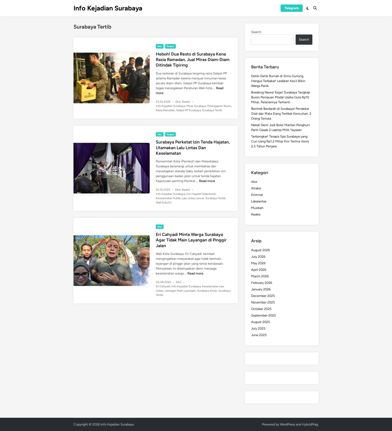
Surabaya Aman (207, 290)
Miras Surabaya (196, 106)
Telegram (292, 8)
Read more (207, 181)
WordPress (287, 424)
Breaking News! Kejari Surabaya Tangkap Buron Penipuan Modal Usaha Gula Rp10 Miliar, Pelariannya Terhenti (280, 97)
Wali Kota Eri (164, 202)
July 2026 (258, 257)
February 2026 (261, 283)
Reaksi (170, 46)
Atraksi (256, 188)
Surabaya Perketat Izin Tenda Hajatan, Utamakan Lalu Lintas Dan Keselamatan (193, 147)
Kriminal (257, 195)
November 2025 (263, 302)
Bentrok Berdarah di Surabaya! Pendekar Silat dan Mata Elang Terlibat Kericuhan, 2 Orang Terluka (281, 113)
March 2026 (260, 276)
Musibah (257, 208)
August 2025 (260, 322)
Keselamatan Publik (168, 198)
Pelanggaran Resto (219, 106)
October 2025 (261, 309)
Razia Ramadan (165, 110)
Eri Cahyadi (163, 286)
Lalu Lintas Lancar (193, 198)
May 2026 (258, 263)
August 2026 (260, 250)
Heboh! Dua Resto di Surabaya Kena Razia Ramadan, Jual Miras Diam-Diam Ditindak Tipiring (192, 59)
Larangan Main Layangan (180, 290)
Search (256, 32)
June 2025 (259, 335)
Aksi (159, 46)
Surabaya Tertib (212, 110)
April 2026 (258, 270)
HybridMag (310, 424)
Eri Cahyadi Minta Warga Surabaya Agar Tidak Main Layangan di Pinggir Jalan (191, 240)
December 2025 (263, 296)
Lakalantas (258, 201)
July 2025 (258, 328)
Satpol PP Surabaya (188, 110)
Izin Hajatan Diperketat (201, 194)
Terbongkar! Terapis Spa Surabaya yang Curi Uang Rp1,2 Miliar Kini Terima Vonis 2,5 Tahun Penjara (280, 141)
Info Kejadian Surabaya (108, 8)
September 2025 (263, 315)
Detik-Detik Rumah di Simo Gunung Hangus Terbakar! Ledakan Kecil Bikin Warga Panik (278, 81)
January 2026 (261, 289)
